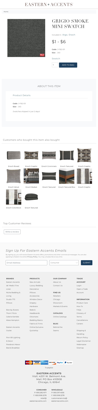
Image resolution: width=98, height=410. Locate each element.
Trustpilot (49, 368)
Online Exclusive (36, 327)
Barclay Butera (12, 310)
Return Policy (82, 337)
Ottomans (34, 317)
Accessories (34, 296)
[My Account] (92, 4)
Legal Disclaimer (84, 341)
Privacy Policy (32, 257)
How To (80, 306)
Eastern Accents (13, 282)
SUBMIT (86, 263)
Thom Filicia (11, 313)
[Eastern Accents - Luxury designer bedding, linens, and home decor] (49, 4)
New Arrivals (35, 282)
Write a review (12, 232)
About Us (57, 282)
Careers (80, 324)
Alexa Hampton (12, 320)
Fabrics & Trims (36, 324)
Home (6, 12)
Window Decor (36, 299)
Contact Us (58, 285)
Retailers (56, 296)
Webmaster (81, 344)
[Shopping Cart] (94, 4)
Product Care (82, 303)
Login (79, 285)
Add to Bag (68, 65)
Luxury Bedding (36, 285)
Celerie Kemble (12, 317)
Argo (64, 34)
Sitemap (80, 348)
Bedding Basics (36, 320)
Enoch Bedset (31, 187)
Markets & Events (60, 306)
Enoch (72, 34)
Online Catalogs (60, 317)
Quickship (34, 330)
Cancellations (82, 320)
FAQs (79, 310)
